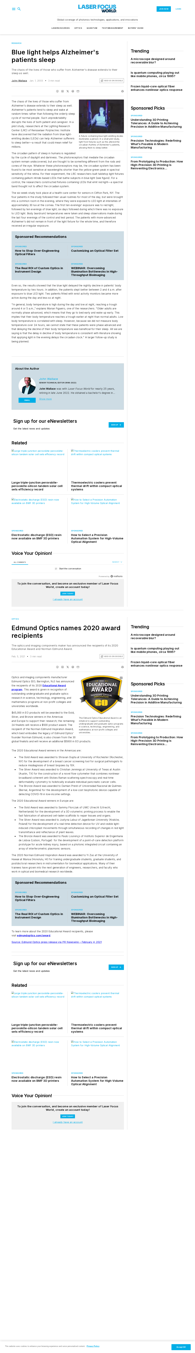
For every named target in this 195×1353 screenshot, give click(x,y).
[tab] (20, 562)
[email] (78, 91)
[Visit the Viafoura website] (116, 576)
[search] (19, 9)
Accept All (181, 1347)
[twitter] (67, 91)
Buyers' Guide (136, 28)
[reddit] (72, 91)
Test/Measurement (112, 28)
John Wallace (19, 80)
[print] (122, 91)
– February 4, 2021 (91, 942)
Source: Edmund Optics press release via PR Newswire (46, 942)
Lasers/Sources (61, 28)
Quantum (92, 28)
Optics (78, 28)
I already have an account (68, 599)
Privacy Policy (93, 1346)
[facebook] (57, 91)
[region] (68, 569)
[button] (14, 9)
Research (17, 43)
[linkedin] (62, 91)
